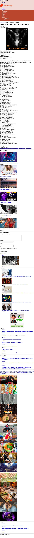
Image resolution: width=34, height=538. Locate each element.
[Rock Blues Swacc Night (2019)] (8, 413)
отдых (23, 372)
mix (3, 145)
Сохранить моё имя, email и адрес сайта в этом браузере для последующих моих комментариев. (17, 246)
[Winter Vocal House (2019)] (8, 174)
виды (0, 372)
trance (9, 145)
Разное (3, 17)
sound (6, 145)
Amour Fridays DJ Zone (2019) (6, 202)
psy (4, 145)
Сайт (1, 245)
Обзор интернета (6, 18)
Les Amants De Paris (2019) (5, 215)
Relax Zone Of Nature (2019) (5, 189)
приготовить (1, 373)
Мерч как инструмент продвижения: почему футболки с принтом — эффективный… (15, 310)
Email (1, 243)
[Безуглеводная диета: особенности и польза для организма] (8, 501)
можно (16, 372)
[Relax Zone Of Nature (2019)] (8, 187)
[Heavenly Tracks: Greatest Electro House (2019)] (8, 227)
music (19, 371)
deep (6, 371)
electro (8, 371)
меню (14, 372)
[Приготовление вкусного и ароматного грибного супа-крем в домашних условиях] (8, 423)
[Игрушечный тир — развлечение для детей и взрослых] (8, 442)
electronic (11, 371)
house (14, 371)
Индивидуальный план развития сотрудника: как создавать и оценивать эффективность (16, 276)
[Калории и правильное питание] (8, 393)
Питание (3, 14)
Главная (1, 22)
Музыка (5, 19)
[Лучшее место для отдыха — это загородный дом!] (8, 491)
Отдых (3, 13)
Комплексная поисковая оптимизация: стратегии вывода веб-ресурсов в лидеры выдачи (16, 302)
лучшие (12, 372)
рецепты (4, 373)
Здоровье (4, 12)
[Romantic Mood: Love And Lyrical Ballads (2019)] (8, 511)
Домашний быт (5, 11)
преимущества (28, 372)
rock (25, 371)
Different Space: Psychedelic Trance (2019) (8, 163)
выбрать (3, 372)
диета (6, 372)
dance (3, 371)
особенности (19, 372)
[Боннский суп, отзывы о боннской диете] (8, 452)
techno (29, 371)
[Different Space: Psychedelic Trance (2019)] (8, 161)
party (22, 371)
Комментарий (2, 240)
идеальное (9, 372)
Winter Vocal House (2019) (5, 176)
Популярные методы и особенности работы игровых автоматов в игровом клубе (15, 284)
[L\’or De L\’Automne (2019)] (8, 462)
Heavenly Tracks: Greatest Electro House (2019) (9, 228)
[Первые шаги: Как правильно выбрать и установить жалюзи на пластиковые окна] (8, 403)
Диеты (3, 15)
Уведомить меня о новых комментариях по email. (9, 248)
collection (1, 371)
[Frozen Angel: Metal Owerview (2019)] (8, 472)
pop (23, 371)
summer (27, 371)
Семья (3, 16)
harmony (1, 145)
